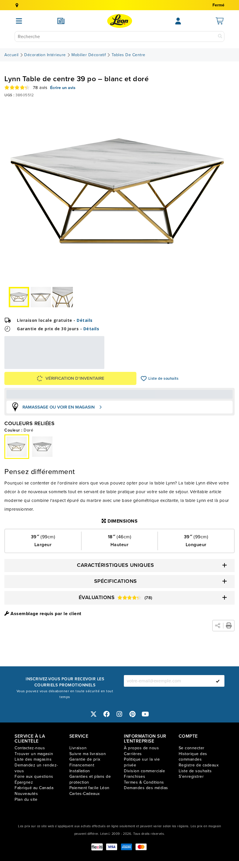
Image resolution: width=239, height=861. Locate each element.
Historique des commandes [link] (193, 757)
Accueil (11, 55)
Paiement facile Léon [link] (89, 788)
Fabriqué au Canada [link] (34, 788)
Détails (85, 320)
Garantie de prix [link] (85, 759)
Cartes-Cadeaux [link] (84, 794)
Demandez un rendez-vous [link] (36, 768)
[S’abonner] (217, 681)
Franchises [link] (134, 776)
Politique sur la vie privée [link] (142, 762)
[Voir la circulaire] (61, 21)
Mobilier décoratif (88, 55)
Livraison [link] (78, 748)
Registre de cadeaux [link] (199, 765)
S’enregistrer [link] (191, 776)
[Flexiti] (97, 847)
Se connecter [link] (192, 748)
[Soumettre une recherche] (220, 36)
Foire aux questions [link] (34, 776)
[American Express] (126, 847)
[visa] (111, 847)
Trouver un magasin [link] (34, 754)
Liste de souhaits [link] (195, 771)
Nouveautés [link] (26, 794)
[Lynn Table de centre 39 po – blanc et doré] (42, 446)
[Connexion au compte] (178, 21)
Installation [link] (79, 771)
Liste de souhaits (144, 378)
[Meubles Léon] (119, 21)
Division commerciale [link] (144, 771)
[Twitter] (93, 714)
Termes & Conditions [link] (144, 782)
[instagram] (119, 714)
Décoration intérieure (45, 55)
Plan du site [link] (26, 799)
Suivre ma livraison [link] (87, 754)
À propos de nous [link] (141, 748)
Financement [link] (81, 765)
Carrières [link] (133, 754)
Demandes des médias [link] (146, 788)
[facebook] (107, 714)
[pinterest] (132, 714)
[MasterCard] (141, 847)
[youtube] (145, 714)
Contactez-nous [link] (30, 748)
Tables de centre (128, 55)
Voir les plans (85, 365)
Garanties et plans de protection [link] (90, 779)
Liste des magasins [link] (33, 759)
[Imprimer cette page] (228, 625)
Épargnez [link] (24, 782)
